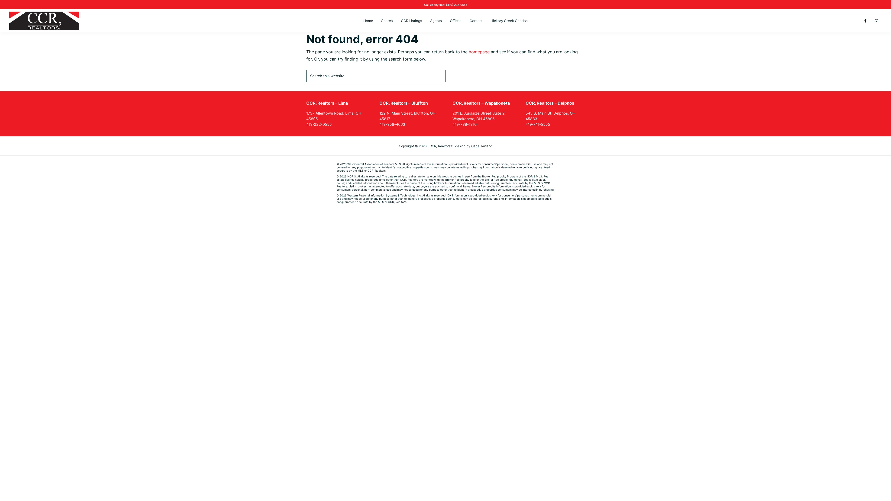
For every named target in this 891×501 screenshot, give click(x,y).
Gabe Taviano (481, 146)
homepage (479, 51)
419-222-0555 (319, 124)
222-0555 (460, 4)
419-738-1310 (464, 124)
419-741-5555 (538, 124)
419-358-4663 (392, 124)
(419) (450, 4)
